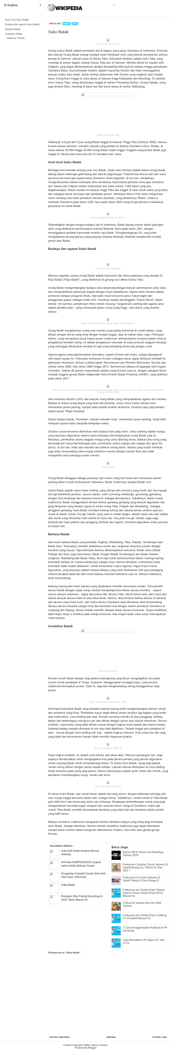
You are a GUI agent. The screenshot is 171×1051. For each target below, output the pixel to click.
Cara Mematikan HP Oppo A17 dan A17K (143, 941)
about (95, 1045)
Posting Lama (159, 1037)
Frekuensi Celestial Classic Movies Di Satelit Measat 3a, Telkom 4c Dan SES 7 (145, 867)
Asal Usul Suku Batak (17, 19)
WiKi (87, 1045)
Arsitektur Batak (14, 33)
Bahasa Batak (13, 29)
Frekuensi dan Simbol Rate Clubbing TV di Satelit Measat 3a (145, 917)
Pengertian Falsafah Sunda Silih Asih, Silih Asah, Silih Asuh (83, 875)
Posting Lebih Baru (59, 1037)
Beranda (111, 1037)
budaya (66, 24)
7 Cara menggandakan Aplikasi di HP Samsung (145, 929)
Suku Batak (68, 884)
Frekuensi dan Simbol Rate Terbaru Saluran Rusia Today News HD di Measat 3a (144, 892)
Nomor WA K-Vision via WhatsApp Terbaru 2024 (143, 854)
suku (75, 24)
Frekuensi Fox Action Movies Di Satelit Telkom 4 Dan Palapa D (141, 879)
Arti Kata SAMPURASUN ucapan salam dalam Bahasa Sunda (81, 864)
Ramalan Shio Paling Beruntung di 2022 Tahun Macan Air (81, 898)
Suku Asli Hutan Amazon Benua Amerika (80, 852)
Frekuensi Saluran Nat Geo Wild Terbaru (142, 904)
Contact (104, 1045)
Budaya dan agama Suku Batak (22, 24)
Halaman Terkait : (16, 38)
